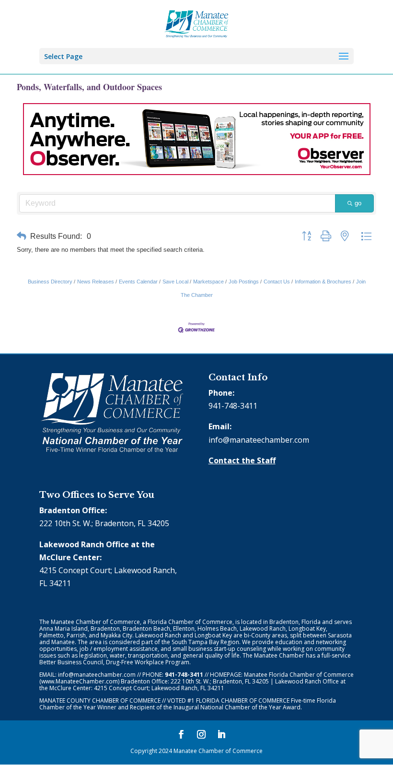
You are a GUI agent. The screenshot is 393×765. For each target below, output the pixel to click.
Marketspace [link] (208, 281)
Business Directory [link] (50, 281)
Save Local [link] (175, 281)
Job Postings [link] (244, 281)
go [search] (358, 203)
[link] (197, 23)
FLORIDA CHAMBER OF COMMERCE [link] (242, 700)
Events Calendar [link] (138, 281)
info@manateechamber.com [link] (258, 440)
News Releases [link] (95, 281)
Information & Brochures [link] (323, 281)
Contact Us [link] (277, 281)
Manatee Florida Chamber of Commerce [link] (299, 675)
